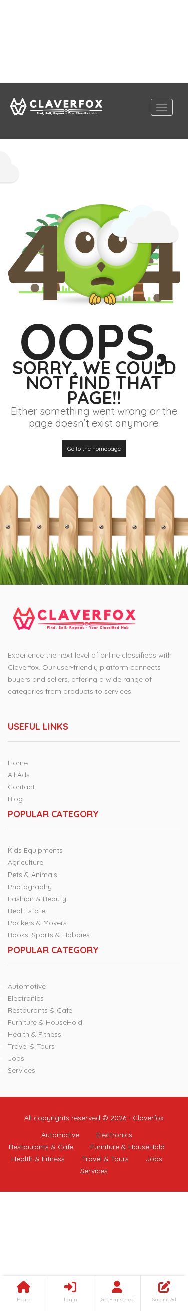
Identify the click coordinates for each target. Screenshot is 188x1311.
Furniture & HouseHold (45, 1022)
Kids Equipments (35, 850)
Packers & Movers (37, 922)
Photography (30, 886)
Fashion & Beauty (37, 898)
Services (21, 1070)
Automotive (27, 986)
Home (18, 762)
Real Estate (26, 910)
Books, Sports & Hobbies (49, 934)
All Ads (19, 774)
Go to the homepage (94, 448)
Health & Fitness (34, 1034)
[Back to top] (155, 1248)
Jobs (16, 1058)
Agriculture (25, 862)
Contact (21, 786)
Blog (15, 798)
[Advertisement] (94, 41)
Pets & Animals (32, 874)
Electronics (26, 998)
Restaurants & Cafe (40, 1010)
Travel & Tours (31, 1046)
